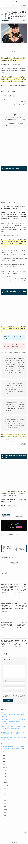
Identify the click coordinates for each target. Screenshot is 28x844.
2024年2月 (5, 797)
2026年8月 (5, 755)
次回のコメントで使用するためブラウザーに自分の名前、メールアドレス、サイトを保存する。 (14, 696)
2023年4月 (5, 827)
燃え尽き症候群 (16, 516)
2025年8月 (5, 773)
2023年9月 (5, 812)
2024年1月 (5, 800)
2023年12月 (5, 803)
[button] (26, 2)
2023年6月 (5, 821)
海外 (3, 20)
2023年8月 (5, 815)
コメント (5, 663)
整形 (21, 516)
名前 (4, 680)
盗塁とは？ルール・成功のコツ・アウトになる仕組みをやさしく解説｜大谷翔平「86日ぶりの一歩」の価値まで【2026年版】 (13, 714)
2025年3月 (5, 779)
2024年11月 (5, 785)
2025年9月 (5, 770)
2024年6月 (5, 791)
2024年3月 (5, 794)
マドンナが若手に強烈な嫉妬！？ (13, 117)
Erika (14, 564)
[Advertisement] (14, 147)
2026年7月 (5, 758)
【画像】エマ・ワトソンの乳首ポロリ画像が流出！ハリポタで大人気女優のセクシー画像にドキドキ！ (18, 103)
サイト (4, 690)
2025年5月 (5, 776)
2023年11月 (5, 806)
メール (5, 685)
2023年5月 (5, 824)
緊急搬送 (9, 516)
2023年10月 (5, 809)
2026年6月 (5, 761)
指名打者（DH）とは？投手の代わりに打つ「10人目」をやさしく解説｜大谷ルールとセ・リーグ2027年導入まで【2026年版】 (14, 721)
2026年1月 (5, 764)
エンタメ (7, 20)
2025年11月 (5, 767)
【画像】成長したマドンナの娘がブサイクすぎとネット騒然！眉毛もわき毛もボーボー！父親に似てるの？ (18, 444)
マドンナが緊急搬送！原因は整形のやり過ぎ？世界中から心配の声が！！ (18, 280)
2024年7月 (5, 788)
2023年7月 (5, 818)
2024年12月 (5, 782)
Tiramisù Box (14, 2)
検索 (25, 832)
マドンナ (5, 516)
